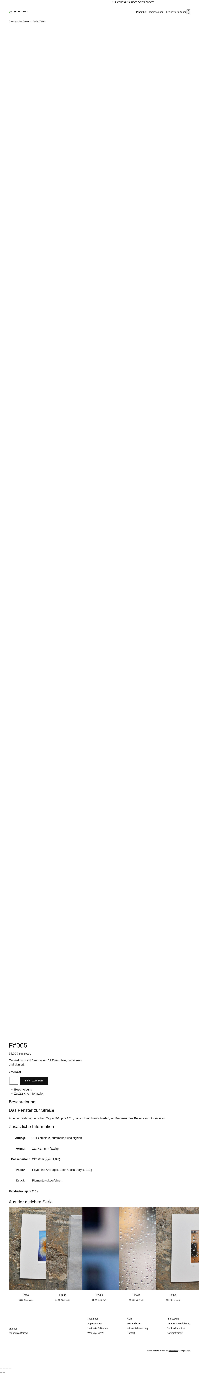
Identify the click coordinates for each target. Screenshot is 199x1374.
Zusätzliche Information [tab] (29, 1093)
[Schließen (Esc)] (10, 1368)
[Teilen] (7, 1368)
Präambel (141, 12)
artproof (13, 1328)
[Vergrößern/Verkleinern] (1, 1368)
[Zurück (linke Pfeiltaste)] (1, 1372)
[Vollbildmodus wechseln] (4, 1368)
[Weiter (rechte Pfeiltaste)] (4, 1372)
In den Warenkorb (34, 1080)
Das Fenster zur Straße (28, 21)
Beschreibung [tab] (23, 1089)
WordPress (173, 1351)
